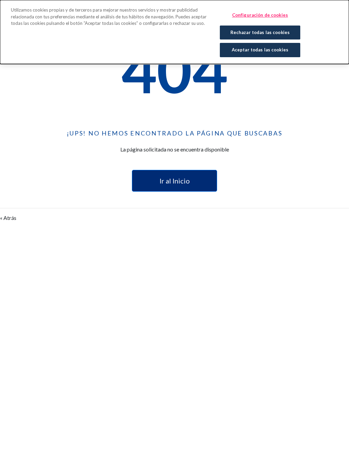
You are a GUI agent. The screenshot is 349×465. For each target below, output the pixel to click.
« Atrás (8, 217)
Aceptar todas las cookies (260, 49)
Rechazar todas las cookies (260, 32)
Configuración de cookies (260, 15)
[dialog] (174, 32)
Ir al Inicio (175, 181)
